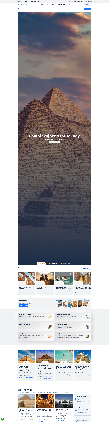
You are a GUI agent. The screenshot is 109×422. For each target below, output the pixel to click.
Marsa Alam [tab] (53, 263)
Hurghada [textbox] (38, 9)
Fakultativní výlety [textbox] (56, 9)
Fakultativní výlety (50, 4)
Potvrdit (87, 9)
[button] (19, 1)
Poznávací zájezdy (61, 4)
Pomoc (87, 4)
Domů (41, 4)
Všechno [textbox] (72, 9)
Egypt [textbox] (20, 9)
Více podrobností (24, 305)
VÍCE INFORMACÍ (53, 142)
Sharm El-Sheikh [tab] (66, 263)
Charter (70, 4)
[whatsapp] (2, 418)
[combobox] (20, 9)
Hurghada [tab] (41, 263)
